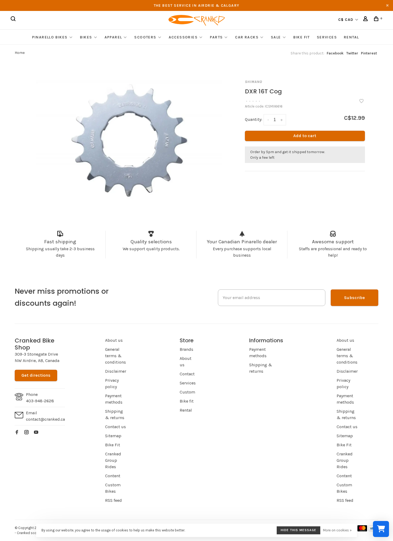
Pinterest (369, 53)
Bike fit (187, 401)
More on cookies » (337, 530)
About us (114, 340)
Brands (186, 349)
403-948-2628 (40, 400)
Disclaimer (115, 371)
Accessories (184, 37)
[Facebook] (17, 432)
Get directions (36, 375)
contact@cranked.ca (45, 419)
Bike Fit (301, 37)
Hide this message (298, 530)
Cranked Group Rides (113, 460)
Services (327, 37)
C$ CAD (346, 19)
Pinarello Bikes (50, 37)
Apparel (113, 37)
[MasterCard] (362, 529)
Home (20, 52)
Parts (216, 37)
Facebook (335, 53)
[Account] (366, 19)
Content (112, 475)
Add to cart (304, 135)
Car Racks (247, 37)
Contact (187, 373)
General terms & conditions (115, 356)
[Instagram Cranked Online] (26, 432)
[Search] (14, 19)
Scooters (145, 37)
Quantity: (253, 119)
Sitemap (113, 435)
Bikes (86, 37)
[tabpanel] (129, 140)
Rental (351, 37)
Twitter (352, 53)
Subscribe (354, 297)
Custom (187, 392)
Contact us (115, 426)
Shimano (253, 81)
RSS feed (113, 500)
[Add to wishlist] (361, 101)
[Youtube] (36, 432)
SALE (276, 37)
